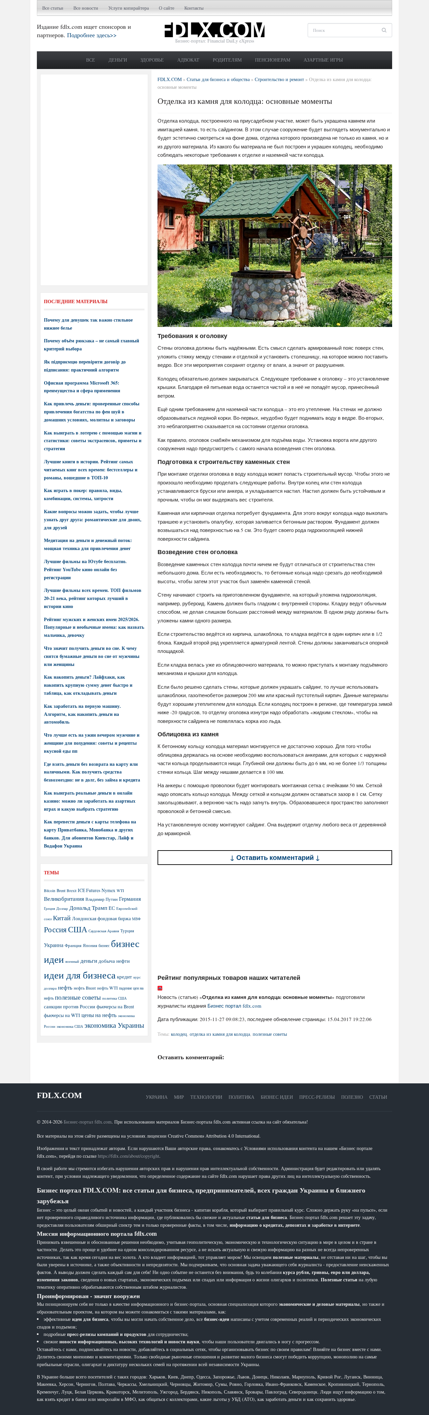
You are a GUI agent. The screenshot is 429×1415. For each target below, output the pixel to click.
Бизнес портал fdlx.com (234, 1005)
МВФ (136, 918)
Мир (179, 1097)
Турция (127, 931)
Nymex (108, 890)
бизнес (104, 945)
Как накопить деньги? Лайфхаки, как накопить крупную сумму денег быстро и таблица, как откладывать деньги (88, 684)
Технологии (206, 1097)
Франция (73, 945)
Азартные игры (323, 60)
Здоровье (152, 60)
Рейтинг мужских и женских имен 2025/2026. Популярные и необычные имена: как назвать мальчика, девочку (94, 627)
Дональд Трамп (88, 908)
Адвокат (188, 60)
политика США (114, 998)
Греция (49, 908)
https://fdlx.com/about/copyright (128, 1156)
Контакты (193, 8)
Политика (241, 1097)
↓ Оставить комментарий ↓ (275, 857)
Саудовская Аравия (103, 931)
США (77, 929)
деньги (88, 960)
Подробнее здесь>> (92, 35)
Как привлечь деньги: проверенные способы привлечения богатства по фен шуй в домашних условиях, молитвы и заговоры (91, 411)
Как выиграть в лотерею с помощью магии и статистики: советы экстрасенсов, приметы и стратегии (92, 440)
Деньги (118, 60)
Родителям (227, 60)
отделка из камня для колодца (220, 1034)
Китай (62, 917)
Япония (90, 945)
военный (72, 961)
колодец (179, 1034)
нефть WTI (107, 988)
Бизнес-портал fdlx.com (88, 1122)
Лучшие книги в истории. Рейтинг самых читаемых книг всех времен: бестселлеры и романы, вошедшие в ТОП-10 (90, 469)
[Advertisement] (275, 919)
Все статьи (52, 8)
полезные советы (270, 1034)
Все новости (85, 8)
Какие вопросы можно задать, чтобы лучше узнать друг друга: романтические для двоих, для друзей (92, 519)
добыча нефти (114, 960)
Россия (55, 929)
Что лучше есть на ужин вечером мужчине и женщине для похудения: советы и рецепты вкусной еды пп (91, 742)
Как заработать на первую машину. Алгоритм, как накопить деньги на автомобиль (82, 714)
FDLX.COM (59, 1095)
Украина (53, 944)
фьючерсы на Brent (115, 1006)
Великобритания (64, 898)
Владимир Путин (101, 899)
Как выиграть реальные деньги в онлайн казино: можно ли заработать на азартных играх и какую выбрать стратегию (89, 800)
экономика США (70, 1026)
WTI (120, 890)
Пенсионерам (272, 60)
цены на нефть (99, 1015)
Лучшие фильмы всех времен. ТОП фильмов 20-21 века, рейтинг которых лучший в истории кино (92, 598)
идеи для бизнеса (80, 974)
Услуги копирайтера (128, 8)
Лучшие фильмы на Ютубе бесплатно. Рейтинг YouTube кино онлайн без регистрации (85, 569)
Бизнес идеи (277, 1097)
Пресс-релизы (317, 1097)
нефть (65, 987)
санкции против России (69, 1006)
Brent (61, 890)
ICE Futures (89, 890)
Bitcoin (49, 890)
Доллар (62, 908)
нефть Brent (85, 988)
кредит (124, 976)
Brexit (71, 890)
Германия (130, 898)
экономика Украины (114, 1025)
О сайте (166, 8)
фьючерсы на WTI (62, 1015)
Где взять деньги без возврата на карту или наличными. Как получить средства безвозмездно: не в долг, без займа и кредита (92, 772)
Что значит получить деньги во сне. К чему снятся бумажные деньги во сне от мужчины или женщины (91, 656)
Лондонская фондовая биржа (101, 918)
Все (90, 60)
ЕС (112, 907)
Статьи (378, 1097)
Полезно (352, 1097)
